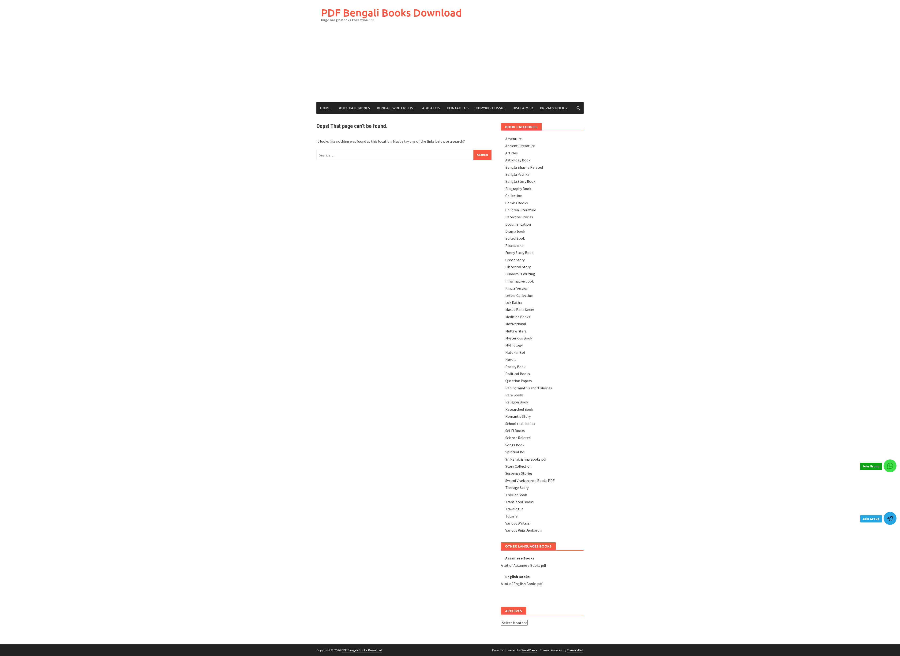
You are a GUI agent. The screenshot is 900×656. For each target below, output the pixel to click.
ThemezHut (575, 650)
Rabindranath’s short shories (528, 388)
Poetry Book (515, 366)
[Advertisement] (450, 67)
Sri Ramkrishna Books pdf (526, 459)
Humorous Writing (520, 274)
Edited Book (515, 238)
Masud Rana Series (520, 309)
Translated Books (519, 501)
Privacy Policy (553, 107)
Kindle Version (516, 288)
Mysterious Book (518, 338)
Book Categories (354, 107)
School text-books (520, 423)
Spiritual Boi (515, 452)
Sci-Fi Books (515, 430)
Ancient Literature (520, 145)
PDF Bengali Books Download (391, 12)
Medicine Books (517, 316)
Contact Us (458, 107)
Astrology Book (517, 160)
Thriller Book (516, 494)
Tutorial (511, 516)
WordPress (529, 650)
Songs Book (514, 445)
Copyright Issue (491, 107)
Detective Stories (519, 217)
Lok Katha (513, 302)
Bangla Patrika (517, 174)
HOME (325, 107)
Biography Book (518, 188)
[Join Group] (890, 465)
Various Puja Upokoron (523, 530)
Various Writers (517, 523)
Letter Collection (519, 295)
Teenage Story (517, 487)
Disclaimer (523, 107)
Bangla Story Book (520, 181)
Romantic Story (518, 416)
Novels (510, 359)
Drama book (515, 231)
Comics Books (516, 203)
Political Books (517, 373)
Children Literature (520, 210)
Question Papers (518, 380)
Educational (515, 245)
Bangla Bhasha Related (524, 167)
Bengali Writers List (396, 107)
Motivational (515, 323)
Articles (511, 153)
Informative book (519, 281)
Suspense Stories (518, 473)
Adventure (513, 138)
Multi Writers (515, 331)
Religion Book (516, 402)
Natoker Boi (515, 352)
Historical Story (518, 267)
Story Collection (518, 466)
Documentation (518, 224)
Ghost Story (515, 259)
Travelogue (514, 509)
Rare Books (514, 395)
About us (431, 107)
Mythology (514, 345)
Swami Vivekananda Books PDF (530, 480)
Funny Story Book (519, 252)
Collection (513, 195)
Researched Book (519, 409)
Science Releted (518, 437)
